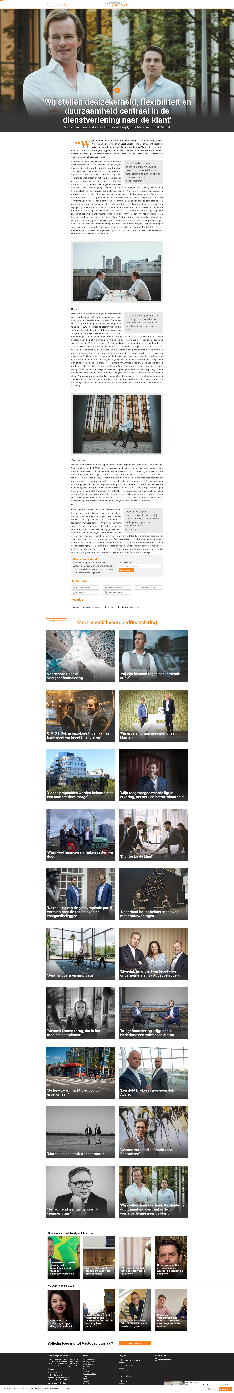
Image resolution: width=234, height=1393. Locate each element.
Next (184, 1256)
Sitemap (86, 1383)
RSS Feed (128, 1371)
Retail (85, 1369)
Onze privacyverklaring (57, 1383)
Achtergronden (88, 1361)
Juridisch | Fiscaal (89, 1374)
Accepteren (225, 1389)
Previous (49, 1256)
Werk (85, 1379)
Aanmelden (127, 570)
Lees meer (71, 1388)
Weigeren (212, 1389)
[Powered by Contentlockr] (163, 1359)
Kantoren (86, 1366)
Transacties (87, 1376)
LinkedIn (128, 1376)
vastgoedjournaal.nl (132, 1360)
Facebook (128, 1381)
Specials (86, 1381)
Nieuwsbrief (129, 1365)
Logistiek (86, 1371)
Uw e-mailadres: (126, 562)
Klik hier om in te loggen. (129, 607)
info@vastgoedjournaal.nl (62, 1379)
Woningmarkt (88, 1364)
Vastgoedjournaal (90, 1359)
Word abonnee (134, 1343)
